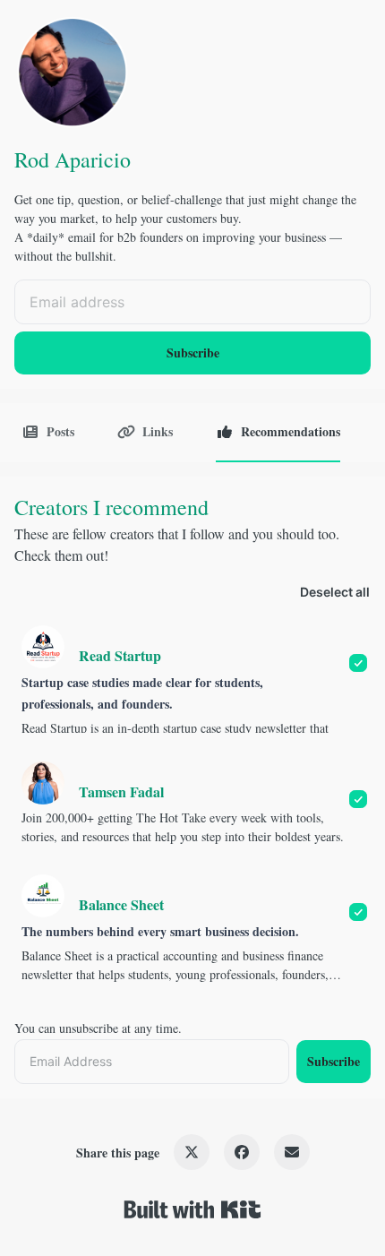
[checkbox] (192, 679)
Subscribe (193, 352)
